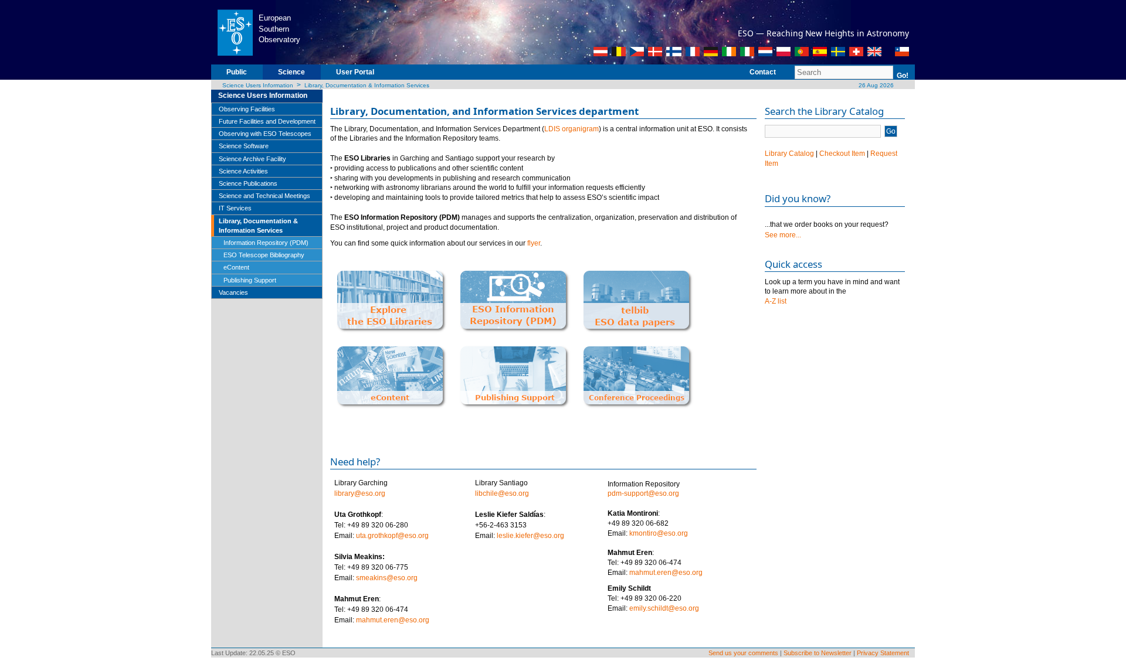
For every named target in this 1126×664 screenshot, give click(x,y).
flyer (533, 243)
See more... (783, 235)
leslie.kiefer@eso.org (530, 536)
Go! (902, 75)
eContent (236, 267)
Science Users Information (257, 85)
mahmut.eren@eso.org (392, 620)
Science (291, 72)
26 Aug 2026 (875, 85)
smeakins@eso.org (387, 578)
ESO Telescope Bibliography (263, 254)
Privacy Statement (883, 652)
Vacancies (233, 292)
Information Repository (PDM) (265, 242)
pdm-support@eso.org (643, 493)
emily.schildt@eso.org (664, 608)
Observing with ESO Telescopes (265, 133)
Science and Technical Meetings (264, 195)
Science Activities (243, 171)
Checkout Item (842, 153)
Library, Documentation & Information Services (366, 85)
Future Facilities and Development (267, 121)
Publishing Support (249, 280)
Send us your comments (743, 652)
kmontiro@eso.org (658, 533)
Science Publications (248, 183)
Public (236, 72)
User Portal (355, 72)
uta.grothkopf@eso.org (392, 536)
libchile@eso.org (502, 493)
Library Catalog (789, 153)
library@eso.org (359, 493)
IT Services (235, 208)
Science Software (244, 145)
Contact (762, 72)
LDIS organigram (571, 129)
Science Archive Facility (252, 158)
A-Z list (775, 301)
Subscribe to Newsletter (818, 652)
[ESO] (235, 32)
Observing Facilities (247, 109)
